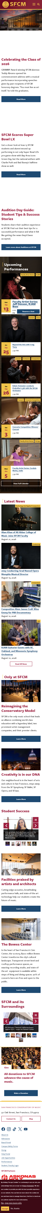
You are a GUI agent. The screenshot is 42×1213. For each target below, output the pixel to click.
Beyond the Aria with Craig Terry (23, 345)
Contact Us (11, 1118)
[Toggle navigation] (34, 4)
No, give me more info (11, 1202)
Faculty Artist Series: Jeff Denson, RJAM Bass (25, 304)
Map (31, 1118)
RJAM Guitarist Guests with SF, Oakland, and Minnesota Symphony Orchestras (19, 651)
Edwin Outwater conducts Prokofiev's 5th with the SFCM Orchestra (25, 388)
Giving (3, 1150)
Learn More (21, 739)
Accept (5, 1208)
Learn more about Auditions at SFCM (21, 247)
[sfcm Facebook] (3, 1128)
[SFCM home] (14, 4)
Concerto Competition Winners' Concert (25, 428)
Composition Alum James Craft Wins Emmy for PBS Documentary (20, 610)
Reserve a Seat (28, 311)
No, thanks (15, 1209)
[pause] (35, 820)
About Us (4, 1134)
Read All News (21, 664)
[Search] (38, 4)
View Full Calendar (21, 483)
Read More (21, 99)
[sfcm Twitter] (20, 1128)
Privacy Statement (28, 1186)
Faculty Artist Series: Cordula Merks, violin (24, 469)
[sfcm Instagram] (9, 1128)
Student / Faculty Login (10, 1165)
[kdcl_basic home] (21, 1107)
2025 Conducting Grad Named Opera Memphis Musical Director (20, 572)
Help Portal (5, 1154)
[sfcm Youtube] (26, 1128)
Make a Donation (21, 1093)
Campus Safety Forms (9, 1146)
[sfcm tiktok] (14, 1128)
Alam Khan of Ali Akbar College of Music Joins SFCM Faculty (18, 534)
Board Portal (6, 1142)
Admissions (5, 1138)
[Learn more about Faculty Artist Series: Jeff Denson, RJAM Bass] (21, 286)
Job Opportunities (8, 1157)
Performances (6, 1161)
